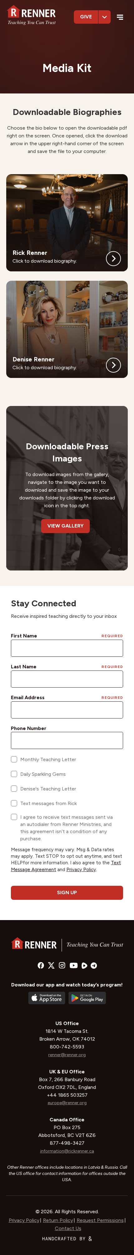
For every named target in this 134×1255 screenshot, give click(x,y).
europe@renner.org (67, 1102)
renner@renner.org (67, 1054)
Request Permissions (100, 1220)
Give (86, 17)
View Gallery (65, 526)
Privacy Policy (24, 1220)
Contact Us (68, 1228)
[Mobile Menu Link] (120, 18)
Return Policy (58, 1220)
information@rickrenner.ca (67, 1151)
